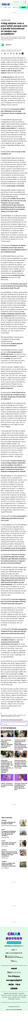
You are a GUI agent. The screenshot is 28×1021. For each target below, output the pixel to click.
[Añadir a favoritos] (22, 53)
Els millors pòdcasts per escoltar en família (8, 823)
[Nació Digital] (7, 4)
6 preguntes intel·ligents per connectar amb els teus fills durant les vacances (8, 833)
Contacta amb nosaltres (14, 942)
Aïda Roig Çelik (5, 837)
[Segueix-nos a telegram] (15, 938)
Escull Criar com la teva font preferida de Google (14, 723)
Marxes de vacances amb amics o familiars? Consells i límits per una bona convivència (9, 854)
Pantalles (15, 7)
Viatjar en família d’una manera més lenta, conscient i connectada (8, 865)
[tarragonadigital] (14, 980)
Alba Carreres (4, 858)
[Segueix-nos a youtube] (18, 938)
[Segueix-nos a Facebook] (7, 938)
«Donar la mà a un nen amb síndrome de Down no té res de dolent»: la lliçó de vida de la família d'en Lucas (20, 764)
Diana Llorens (4, 846)
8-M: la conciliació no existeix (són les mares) (7, 785)
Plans (5, 7)
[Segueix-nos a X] (10, 938)
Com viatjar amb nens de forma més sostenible (8, 843)
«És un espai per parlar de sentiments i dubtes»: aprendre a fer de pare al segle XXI (7, 743)
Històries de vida (5, 20)
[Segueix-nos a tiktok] (21, 938)
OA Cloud (19, 1009)
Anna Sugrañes (5, 868)
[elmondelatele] (14, 985)
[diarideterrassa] (14, 976)
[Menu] (1, 7)
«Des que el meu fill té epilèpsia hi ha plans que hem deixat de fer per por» (20, 786)
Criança (4, 820)
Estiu (9, 7)
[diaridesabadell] (14, 973)
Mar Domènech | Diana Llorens (9, 825)
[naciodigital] (14, 968)
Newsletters (16, 1)
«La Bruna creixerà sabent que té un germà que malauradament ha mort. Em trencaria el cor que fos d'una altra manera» (20, 744)
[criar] (14, 989)
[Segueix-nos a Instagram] (12, 938)
